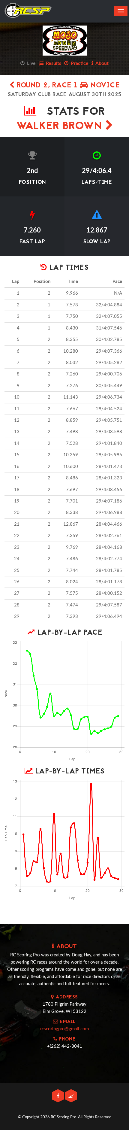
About (101, 63)
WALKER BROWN (60, 126)
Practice (78, 63)
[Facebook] (58, 1096)
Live (30, 63)
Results (52, 63)
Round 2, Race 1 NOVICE (67, 85)
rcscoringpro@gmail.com (64, 1029)
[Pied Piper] (71, 1096)
